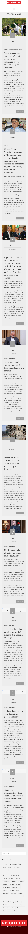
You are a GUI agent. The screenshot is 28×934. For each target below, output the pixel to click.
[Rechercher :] (14, 853)
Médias (12, 890)
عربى (9, 910)
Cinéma (5, 870)
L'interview (6, 881)
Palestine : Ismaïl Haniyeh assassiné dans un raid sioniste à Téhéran (14, 366)
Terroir (19, 902)
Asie (20, 864)
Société (19, 899)
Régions (5, 896)
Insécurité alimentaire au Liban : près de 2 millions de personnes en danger (13, 633)
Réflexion (20, 893)
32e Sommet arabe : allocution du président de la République (14, 552)
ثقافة (12, 907)
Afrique (5, 864)
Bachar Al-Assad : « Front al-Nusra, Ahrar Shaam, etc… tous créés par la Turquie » (13, 463)
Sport (4, 902)
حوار (23, 907)
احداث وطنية (6, 907)
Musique (5, 890)
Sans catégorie (18, 254)
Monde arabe (12, 49)
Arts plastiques (13, 864)
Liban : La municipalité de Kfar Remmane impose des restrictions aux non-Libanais (13, 795)
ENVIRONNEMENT (15, 875)
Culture (11, 870)
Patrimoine (13, 893)
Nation (17, 890)
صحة (4, 910)
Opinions (5, 893)
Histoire (18, 878)
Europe (5, 878)
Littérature (21, 881)
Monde (6, 49)
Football (11, 878)
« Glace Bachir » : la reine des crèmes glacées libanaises (13, 713)
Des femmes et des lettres (10, 873)
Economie (5, 875)
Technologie (11, 902)
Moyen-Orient (18, 49)
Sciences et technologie (9, 899)
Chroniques (17, 867)
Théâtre (5, 904)
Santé (21, 896)
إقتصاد (11, 904)
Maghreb (5, 884)
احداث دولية (18, 904)
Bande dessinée (7, 867)
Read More (20, 111)
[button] (14, 9)
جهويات (18, 907)
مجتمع (14, 910)
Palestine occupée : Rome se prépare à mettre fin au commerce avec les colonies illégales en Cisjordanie (13, 60)
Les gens (13, 881)
